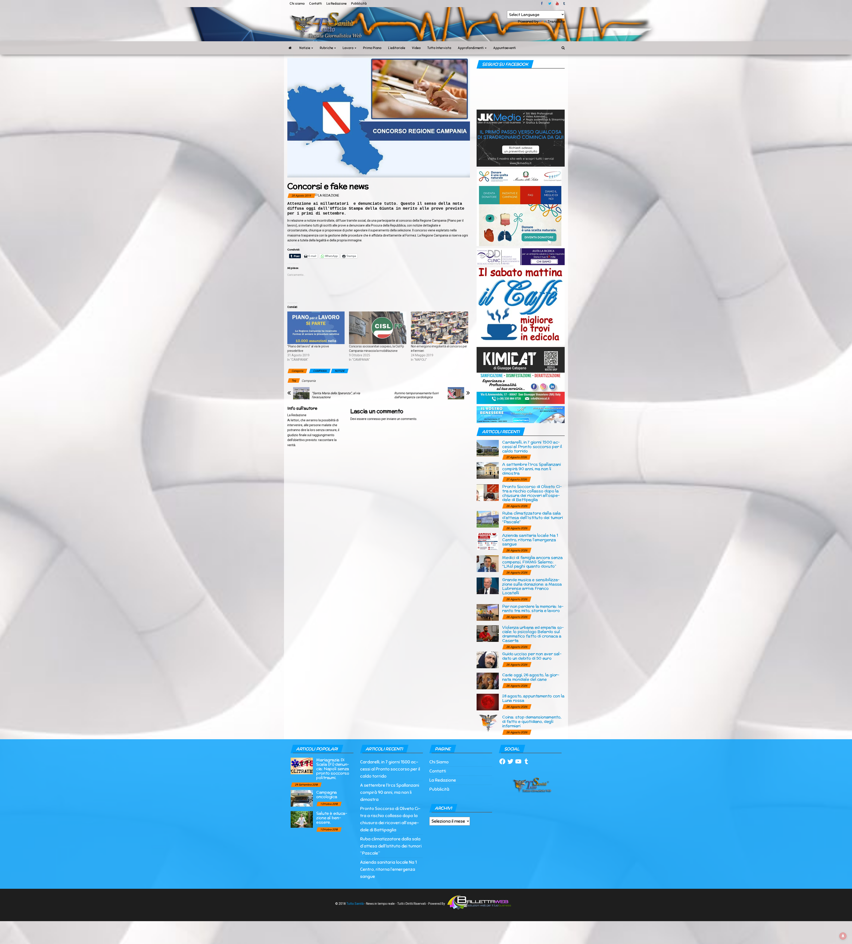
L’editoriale (396, 48)
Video (416, 48)
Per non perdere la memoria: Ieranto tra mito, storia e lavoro (532, 608)
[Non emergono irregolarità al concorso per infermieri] (439, 327)
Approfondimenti (471, 48)
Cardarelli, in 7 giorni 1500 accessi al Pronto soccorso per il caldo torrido (532, 446)
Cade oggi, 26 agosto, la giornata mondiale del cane (530, 677)
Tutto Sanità (355, 903)
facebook (542, 3)
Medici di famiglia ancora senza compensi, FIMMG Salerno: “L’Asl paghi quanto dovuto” (532, 562)
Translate (556, 21)
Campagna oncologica (326, 794)
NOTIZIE (340, 370)
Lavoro (348, 48)
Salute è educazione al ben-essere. (331, 817)
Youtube (557, 3)
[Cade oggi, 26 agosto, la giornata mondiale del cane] (488, 680)
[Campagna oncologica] (302, 798)
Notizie (305, 48)
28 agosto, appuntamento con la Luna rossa (533, 698)
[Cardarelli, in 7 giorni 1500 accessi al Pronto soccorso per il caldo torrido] (488, 448)
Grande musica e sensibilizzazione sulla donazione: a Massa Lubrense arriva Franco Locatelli (532, 586)
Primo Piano (372, 48)
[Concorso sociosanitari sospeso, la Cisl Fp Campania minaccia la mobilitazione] (377, 327)
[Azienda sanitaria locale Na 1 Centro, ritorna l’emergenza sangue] (488, 541)
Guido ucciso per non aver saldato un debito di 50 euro (532, 656)
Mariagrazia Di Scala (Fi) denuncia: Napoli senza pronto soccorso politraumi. (332, 768)
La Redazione (336, 4)
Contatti (315, 4)
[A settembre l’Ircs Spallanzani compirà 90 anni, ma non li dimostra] (488, 470)
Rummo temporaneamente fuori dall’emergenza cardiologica (416, 395)
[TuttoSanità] (290, 48)
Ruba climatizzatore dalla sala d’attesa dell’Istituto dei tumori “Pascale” (532, 517)
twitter (550, 3)
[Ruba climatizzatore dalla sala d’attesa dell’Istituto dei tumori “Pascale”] (488, 518)
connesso (374, 419)
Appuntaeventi (504, 48)
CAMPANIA (320, 370)
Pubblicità (359, 4)
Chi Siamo (439, 762)
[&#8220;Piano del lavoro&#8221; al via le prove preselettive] (316, 327)
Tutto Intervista (439, 48)
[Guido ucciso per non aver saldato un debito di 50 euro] (488, 659)
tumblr (564, 3)
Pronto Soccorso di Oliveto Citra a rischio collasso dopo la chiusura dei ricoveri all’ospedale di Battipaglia (532, 493)
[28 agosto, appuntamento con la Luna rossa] (488, 701)
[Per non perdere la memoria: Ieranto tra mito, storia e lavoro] (488, 612)
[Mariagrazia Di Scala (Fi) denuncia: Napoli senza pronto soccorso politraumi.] (302, 766)
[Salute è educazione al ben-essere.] (302, 819)
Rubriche (327, 48)
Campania (309, 380)
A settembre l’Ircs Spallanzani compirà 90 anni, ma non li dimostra (531, 468)
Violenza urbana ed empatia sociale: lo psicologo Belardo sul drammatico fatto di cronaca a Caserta (533, 634)
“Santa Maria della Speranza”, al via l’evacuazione (336, 395)
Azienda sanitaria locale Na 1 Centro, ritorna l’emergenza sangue (530, 539)
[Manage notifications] (842, 936)
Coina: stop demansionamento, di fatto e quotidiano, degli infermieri (531, 721)
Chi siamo (297, 4)
